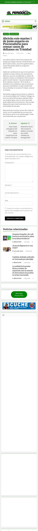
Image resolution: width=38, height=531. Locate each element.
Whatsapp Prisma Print (19, 294)
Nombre (8, 185)
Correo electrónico (12, 193)
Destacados (14, 34)
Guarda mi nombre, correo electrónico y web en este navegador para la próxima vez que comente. (19, 210)
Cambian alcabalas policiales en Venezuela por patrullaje (18, 2)
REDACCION (17, 242)
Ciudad (6, 34)
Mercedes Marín (9, 53)
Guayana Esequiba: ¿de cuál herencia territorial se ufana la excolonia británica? (23, 236)
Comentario (9, 163)
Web (6, 201)
